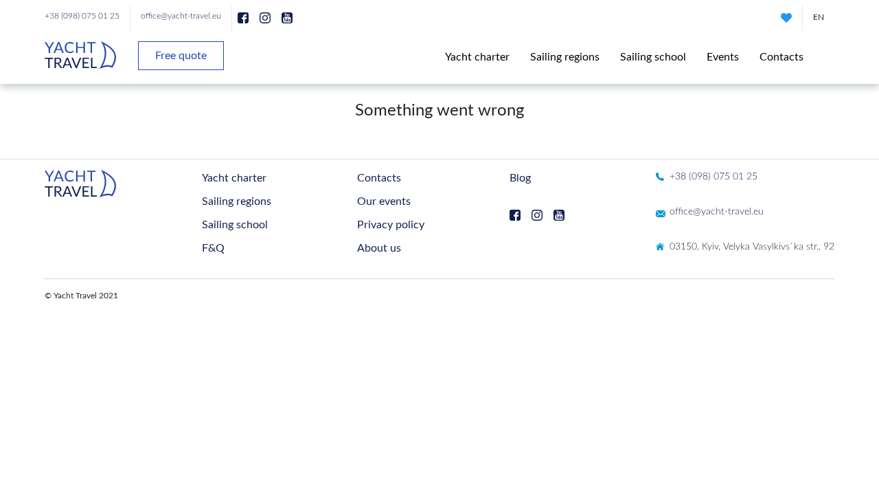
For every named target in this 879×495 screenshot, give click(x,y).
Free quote (181, 55)
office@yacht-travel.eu (181, 16)
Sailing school (653, 57)
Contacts (781, 57)
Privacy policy (390, 224)
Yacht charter (477, 57)
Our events (384, 201)
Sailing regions (565, 57)
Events (723, 57)
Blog (520, 178)
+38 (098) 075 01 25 (82, 16)
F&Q (213, 248)
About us (379, 248)
